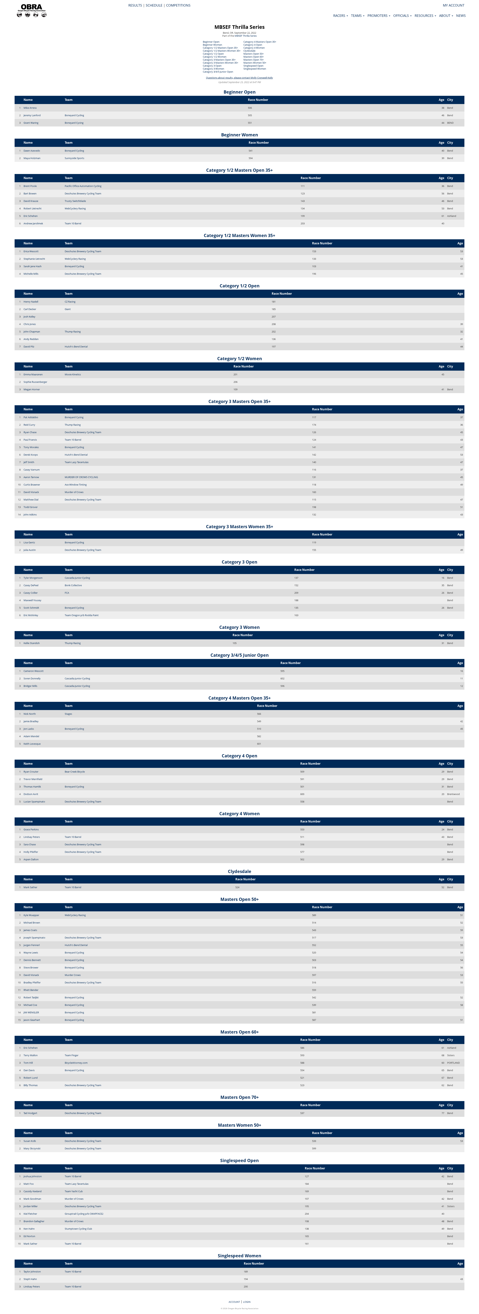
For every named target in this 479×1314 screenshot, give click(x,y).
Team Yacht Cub (74, 1191)
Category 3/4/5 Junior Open (218, 71)
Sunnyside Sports (74, 158)
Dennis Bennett (32, 960)
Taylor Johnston (32, 1271)
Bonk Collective (73, 585)
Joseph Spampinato (34, 937)
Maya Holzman (32, 158)
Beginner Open (211, 41)
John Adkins (30, 514)
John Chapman (32, 331)
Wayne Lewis (31, 952)
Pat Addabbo (31, 417)
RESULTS (135, 5)
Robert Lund (31, 1077)
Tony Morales (31, 447)
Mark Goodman (32, 1198)
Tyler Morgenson (33, 577)
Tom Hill (28, 1062)
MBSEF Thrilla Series (239, 26)
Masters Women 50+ (254, 62)
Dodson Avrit (31, 794)
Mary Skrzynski (32, 1148)
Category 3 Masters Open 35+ (219, 59)
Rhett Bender (31, 990)
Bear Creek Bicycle (75, 771)
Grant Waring (31, 122)
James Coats (30, 930)
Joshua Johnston (33, 1176)
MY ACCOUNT (453, 5)
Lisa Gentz (29, 542)
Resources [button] (424, 15)
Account (234, 1301)
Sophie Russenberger (35, 382)
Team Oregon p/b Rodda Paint (82, 615)
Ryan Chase (30, 432)
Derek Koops (31, 454)
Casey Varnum (32, 469)
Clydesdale (249, 50)
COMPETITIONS (178, 5)
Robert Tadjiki (31, 997)
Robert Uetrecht (33, 208)
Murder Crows (73, 975)
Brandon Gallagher (34, 1221)
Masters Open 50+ (253, 53)
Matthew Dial (31, 499)
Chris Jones (30, 324)
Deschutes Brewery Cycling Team (83, 193)
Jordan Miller (31, 1206)
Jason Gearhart (32, 1020)
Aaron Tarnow (31, 477)
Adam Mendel (31, 736)
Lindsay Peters (32, 837)
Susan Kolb (30, 1141)
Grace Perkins (31, 829)
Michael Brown (32, 922)
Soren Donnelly (32, 678)
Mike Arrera (30, 107)
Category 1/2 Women (214, 56)
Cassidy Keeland (33, 1191)
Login (247, 1301)
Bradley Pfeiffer (32, 982)
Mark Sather (30, 887)
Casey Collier (31, 592)
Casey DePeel (31, 585)
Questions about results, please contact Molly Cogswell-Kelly (239, 77)
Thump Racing (73, 331)
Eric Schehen (31, 216)
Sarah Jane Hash (33, 266)
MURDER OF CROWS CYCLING (81, 477)
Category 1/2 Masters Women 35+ (221, 50)
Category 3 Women (213, 68)
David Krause (31, 201)
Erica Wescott (31, 251)
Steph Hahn (30, 1279)
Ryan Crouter (31, 771)
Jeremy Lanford (32, 115)
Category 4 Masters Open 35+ (259, 41)
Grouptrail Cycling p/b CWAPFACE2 (84, 1213)
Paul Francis (30, 439)
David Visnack (31, 492)
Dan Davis (29, 1070)
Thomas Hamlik (32, 786)
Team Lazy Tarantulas (77, 462)
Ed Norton (29, 1236)
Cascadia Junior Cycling (77, 577)
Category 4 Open (252, 44)
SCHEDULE (154, 5)
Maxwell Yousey (32, 600)
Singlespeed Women (254, 68)
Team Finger (71, 1055)
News (461, 15)
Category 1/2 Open (213, 53)
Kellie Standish (32, 643)
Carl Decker (30, 309)
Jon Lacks (29, 728)
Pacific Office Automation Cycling (83, 186)
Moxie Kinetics (73, 374)
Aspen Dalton (31, 859)
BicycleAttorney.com (76, 1062)
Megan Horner (32, 389)
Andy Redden (31, 339)
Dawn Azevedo (32, 150)
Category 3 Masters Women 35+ (220, 62)
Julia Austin (30, 550)
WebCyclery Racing (75, 208)
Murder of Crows (74, 492)
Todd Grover (31, 507)
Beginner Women (212, 44)
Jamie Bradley (31, 721)
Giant (68, 309)
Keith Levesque (32, 743)
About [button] (445, 15)
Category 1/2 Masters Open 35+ (220, 47)
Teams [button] (357, 15)
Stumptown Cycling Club (78, 1228)
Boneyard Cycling (74, 115)
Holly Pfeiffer (31, 852)
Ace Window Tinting (76, 484)
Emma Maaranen (33, 374)
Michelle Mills (31, 273)
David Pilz (29, 346)
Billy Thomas (31, 1085)
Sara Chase (30, 844)
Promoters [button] (377, 15)
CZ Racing (70, 301)
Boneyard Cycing (74, 122)
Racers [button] (339, 15)
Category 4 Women (254, 47)
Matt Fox (29, 1183)
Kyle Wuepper (31, 915)
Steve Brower (31, 967)
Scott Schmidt (31, 607)
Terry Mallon (31, 1055)
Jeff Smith (29, 462)
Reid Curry (29, 424)
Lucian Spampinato (34, 801)
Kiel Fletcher (30, 1213)
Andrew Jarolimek (33, 223)
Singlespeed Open (253, 65)
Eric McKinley (31, 615)
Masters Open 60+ (253, 56)
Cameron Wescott (34, 671)
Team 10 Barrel (73, 223)
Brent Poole (30, 186)
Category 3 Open (212, 65)
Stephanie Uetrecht (34, 258)
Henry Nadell (31, 301)
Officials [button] (401, 15)
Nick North (30, 713)
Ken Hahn (29, 1228)
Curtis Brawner (32, 484)
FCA (67, 592)
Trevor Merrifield (33, 779)
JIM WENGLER (31, 1012)
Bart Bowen (30, 193)
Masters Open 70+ (253, 59)
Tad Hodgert (30, 1113)
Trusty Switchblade (75, 201)
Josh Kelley (29, 316)
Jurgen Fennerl (32, 945)
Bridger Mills (30, 686)
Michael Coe (30, 1005)
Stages (68, 713)
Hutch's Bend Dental (76, 346)
